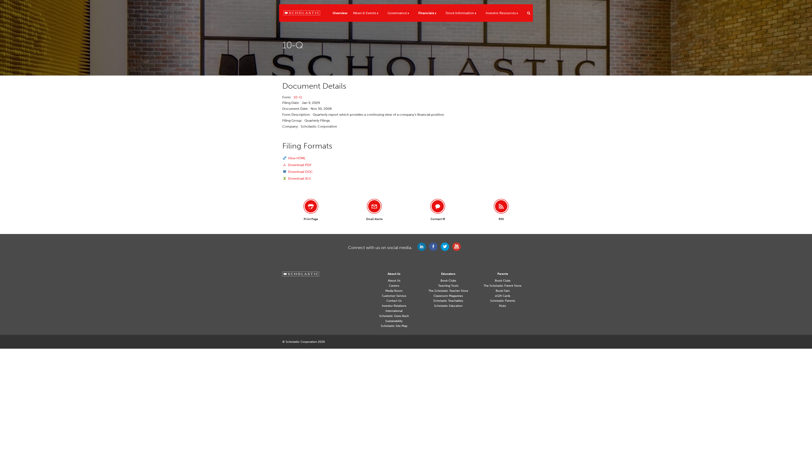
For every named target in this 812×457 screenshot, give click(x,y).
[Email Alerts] (374, 206)
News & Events (364, 13)
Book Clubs (448, 280)
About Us (394, 280)
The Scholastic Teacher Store (448, 290)
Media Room (394, 290)
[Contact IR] (438, 206)
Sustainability (394, 321)
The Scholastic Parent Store (502, 285)
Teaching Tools (448, 285)
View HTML (297, 158)
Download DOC (300, 172)
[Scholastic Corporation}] (299, 13)
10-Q (298, 97)
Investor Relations (394, 305)
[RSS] (501, 206)
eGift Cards (502, 296)
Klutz (502, 305)
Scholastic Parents (502, 300)
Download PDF (299, 165)
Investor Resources (501, 13)
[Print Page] (311, 206)
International (394, 311)
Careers (394, 285)
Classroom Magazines (448, 296)
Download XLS (299, 178)
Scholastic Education (448, 305)
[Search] (527, 13)
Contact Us (394, 300)
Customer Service (394, 296)
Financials (426, 13)
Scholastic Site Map (394, 326)
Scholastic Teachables (448, 300)
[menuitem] (340, 12)
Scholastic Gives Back (394, 316)
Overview (340, 13)
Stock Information (460, 13)
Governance (397, 13)
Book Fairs (503, 290)
